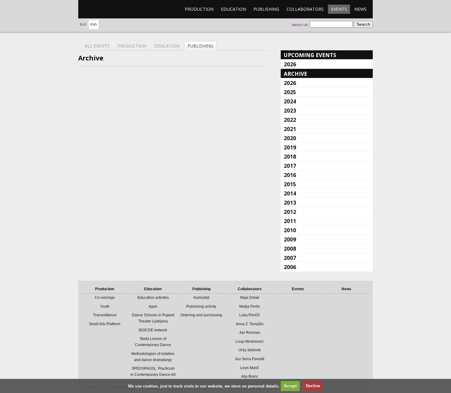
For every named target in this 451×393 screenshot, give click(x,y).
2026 (290, 64)
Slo (83, 24)
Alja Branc (249, 376)
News (360, 9)
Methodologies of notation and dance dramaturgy (153, 357)
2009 (290, 239)
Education (233, 9)
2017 (290, 165)
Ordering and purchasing (201, 315)
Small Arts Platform (104, 324)
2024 (290, 101)
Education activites (153, 297)
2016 (290, 175)
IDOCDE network (153, 330)
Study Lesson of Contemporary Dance (153, 342)
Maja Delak (249, 297)
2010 (290, 230)
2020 (290, 138)
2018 (290, 156)
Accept (290, 385)
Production (199, 9)
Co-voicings (105, 297)
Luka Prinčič (249, 315)
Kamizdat (201, 297)
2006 (290, 267)
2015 (290, 184)
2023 (290, 110)
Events (339, 9)
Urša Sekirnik (249, 350)
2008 (290, 248)
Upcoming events (310, 55)
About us (300, 25)
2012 (290, 211)
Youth (105, 306)
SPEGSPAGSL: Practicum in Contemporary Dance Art (152, 371)
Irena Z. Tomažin (250, 324)
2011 (290, 221)
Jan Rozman (249, 332)
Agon (152, 306)
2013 (290, 202)
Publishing (266, 9)
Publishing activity (201, 306)
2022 (290, 119)
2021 (290, 129)
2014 (290, 193)
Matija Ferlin (249, 306)
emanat (107, 9)
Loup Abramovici (250, 341)
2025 (290, 92)
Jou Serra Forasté (249, 359)
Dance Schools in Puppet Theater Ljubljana (153, 318)
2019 (290, 147)
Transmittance (105, 315)
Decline (313, 385)
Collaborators (305, 9)
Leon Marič (249, 368)
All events (97, 46)
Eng (93, 24)
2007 (290, 257)
